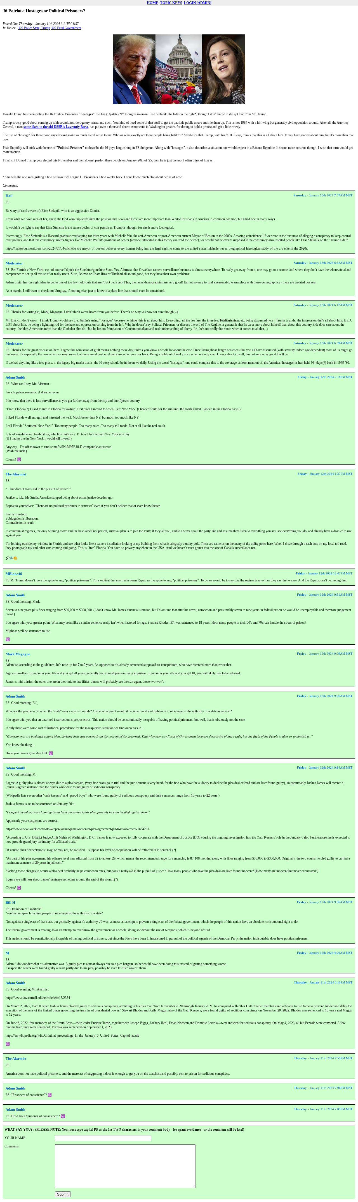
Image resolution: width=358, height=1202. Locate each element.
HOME (152, 3)
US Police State (28, 28)
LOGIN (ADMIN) (197, 3)
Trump (45, 28)
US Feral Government (66, 28)
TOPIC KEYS (171, 3)
